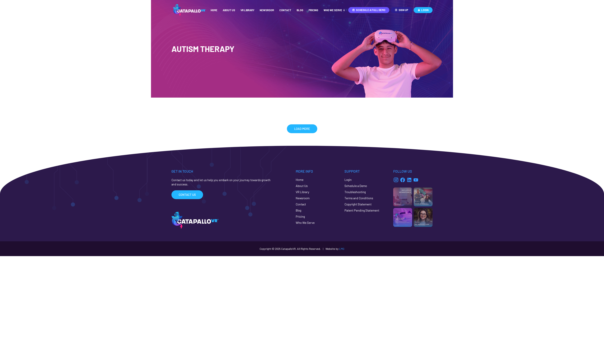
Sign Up (403, 9)
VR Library (247, 10)
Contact (285, 10)
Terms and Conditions (358, 198)
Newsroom (267, 10)
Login (425, 9)
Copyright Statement (358, 204)
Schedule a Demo (355, 186)
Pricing (313, 10)
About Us (229, 10)
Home (214, 10)
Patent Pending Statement (361, 210)
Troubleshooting (355, 192)
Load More (302, 128)
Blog (300, 10)
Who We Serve (333, 10)
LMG (341, 248)
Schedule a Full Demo (370, 9)
